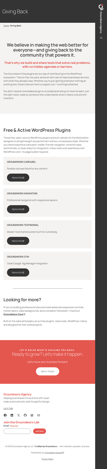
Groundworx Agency (101, 22)
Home (6, 25)
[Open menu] (101, 38)
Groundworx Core (13, 314)
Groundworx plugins (53, 452)
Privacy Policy (48, 459)
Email (10, 425)
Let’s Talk (8, 408)
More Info (17, 177)
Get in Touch (47, 371)
